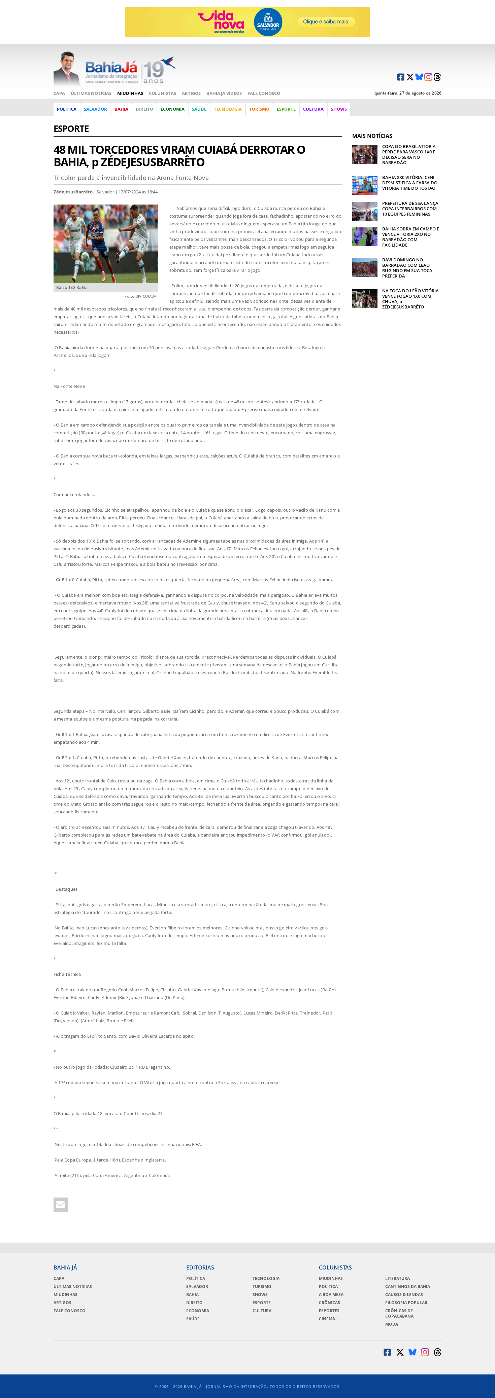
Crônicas (329, 1302)
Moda (391, 1324)
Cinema (327, 1319)
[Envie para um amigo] (61, 1205)
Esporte (286, 109)
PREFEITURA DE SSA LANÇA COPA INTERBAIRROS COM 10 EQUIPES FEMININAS (410, 208)
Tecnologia (228, 109)
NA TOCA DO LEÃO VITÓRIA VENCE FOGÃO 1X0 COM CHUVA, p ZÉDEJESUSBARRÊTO (410, 298)
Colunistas (162, 93)
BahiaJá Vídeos (224, 93)
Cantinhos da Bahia (407, 1286)
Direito (144, 109)
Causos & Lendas (404, 1294)
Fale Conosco (264, 93)
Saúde (199, 109)
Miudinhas (130, 93)
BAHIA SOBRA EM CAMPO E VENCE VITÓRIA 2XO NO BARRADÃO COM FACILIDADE (410, 237)
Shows (339, 109)
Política (66, 109)
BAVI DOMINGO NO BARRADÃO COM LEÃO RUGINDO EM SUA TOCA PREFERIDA (407, 268)
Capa (59, 93)
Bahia (121, 109)
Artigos (191, 93)
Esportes (329, 1311)
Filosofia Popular (406, 1302)
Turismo (259, 109)
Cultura (313, 109)
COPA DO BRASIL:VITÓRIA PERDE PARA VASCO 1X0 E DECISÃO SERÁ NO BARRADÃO (409, 154)
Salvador (95, 109)
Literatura (397, 1278)
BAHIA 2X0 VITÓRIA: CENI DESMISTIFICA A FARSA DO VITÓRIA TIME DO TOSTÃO (409, 183)
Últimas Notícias (91, 93)
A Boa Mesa (331, 1294)
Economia (173, 109)
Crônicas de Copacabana (399, 1313)
